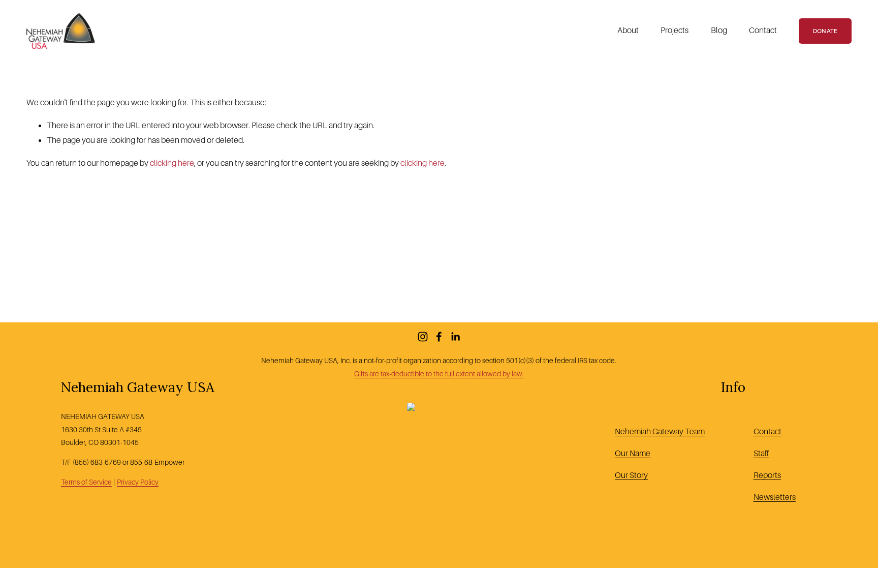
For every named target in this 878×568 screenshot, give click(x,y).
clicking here (172, 163)
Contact (763, 30)
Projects (674, 30)
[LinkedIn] (455, 337)
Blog (719, 30)
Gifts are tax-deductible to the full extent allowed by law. (438, 374)
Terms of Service (86, 482)
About (628, 30)
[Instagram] (423, 337)
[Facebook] (439, 337)
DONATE (825, 30)
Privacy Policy (138, 482)
